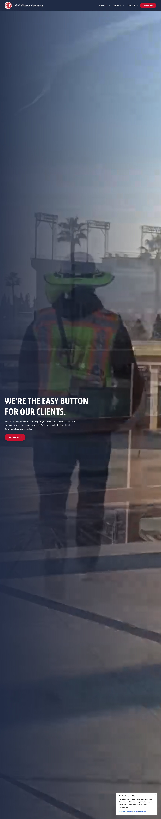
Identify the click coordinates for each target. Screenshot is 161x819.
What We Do (117, 5)
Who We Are (103, 5)
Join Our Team (148, 5)
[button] (109, 5)
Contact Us (131, 5)
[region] (136, 804)
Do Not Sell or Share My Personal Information (132, 811)
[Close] (155, 794)
